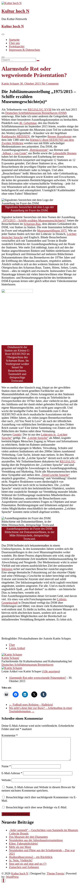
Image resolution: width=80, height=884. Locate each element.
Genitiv (16, 434)
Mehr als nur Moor (20, 847)
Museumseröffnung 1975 (52, 230)
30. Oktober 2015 (30, 83)
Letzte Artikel (17, 648)
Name (6, 766)
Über (12, 644)
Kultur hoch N (15, 11)
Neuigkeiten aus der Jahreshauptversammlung (36, 840)
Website (6, 780)
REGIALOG (67, 461)
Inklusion (6, 569)
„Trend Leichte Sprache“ (55, 474)
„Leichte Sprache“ (37, 437)
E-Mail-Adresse (11, 773)
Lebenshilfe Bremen (64, 153)
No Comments (50, 83)
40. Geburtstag (27, 123)
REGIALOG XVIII (39, 109)
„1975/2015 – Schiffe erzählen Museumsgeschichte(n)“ (33, 220)
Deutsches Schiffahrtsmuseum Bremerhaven (27, 664)
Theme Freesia (55, 873)
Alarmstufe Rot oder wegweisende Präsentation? (37, 677)
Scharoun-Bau (32, 223)
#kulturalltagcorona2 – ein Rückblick (30, 857)
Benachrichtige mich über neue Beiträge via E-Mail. (36, 807)
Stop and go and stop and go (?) (27, 863)
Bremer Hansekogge (59, 136)
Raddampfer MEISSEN (15, 136)
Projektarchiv (17, 46)
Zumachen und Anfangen (24, 867)
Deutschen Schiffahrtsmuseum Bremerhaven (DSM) (36, 112)
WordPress (12, 876)
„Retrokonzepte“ (39, 149)
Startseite (14, 39)
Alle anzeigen (51, 671)
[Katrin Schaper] (11, 654)
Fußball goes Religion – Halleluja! (31, 704)
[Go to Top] (3, 880)
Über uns (14, 43)
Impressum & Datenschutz (24, 49)
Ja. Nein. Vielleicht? (21, 860)
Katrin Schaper (10, 83)
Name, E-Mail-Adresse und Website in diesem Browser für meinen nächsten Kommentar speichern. (38, 789)
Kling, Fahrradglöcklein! (23, 843)
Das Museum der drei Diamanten (28, 836)
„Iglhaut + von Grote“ (14, 153)
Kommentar (9, 735)
